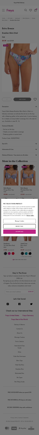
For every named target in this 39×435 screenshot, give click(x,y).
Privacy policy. (30, 215)
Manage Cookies (19, 221)
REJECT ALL (19, 226)
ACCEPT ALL (19, 231)
